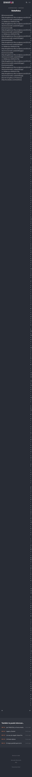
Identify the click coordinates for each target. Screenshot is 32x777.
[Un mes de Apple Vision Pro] (16, 735)
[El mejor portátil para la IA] (16, 743)
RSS (16, 762)
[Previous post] (3, 710)
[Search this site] (26, 2)
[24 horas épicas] (16, 739)
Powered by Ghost (16, 767)
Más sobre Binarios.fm (16, 760)
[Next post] (29, 710)
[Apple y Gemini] (16, 731)
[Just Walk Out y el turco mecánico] (16, 727)
